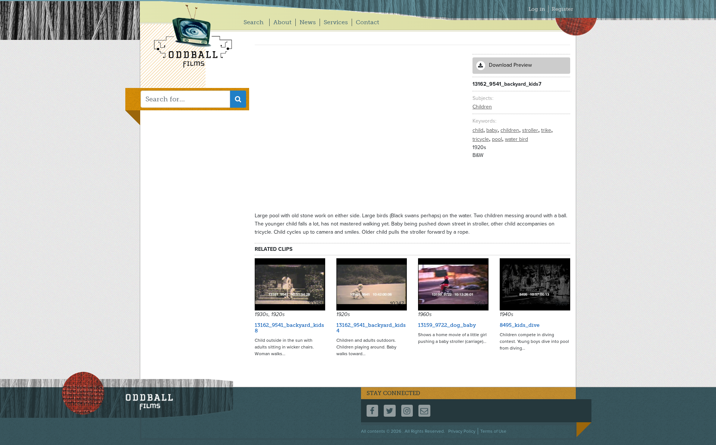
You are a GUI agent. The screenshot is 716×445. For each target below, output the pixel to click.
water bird (516, 139)
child (478, 130)
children (510, 130)
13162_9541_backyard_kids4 (371, 328)
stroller (531, 130)
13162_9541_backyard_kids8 (289, 328)
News (307, 22)
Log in (536, 9)
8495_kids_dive (520, 325)
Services (336, 22)
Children (482, 107)
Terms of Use (493, 431)
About (282, 22)
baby (492, 130)
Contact (367, 22)
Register (562, 9)
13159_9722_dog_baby (447, 325)
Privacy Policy (461, 431)
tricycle (481, 139)
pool (497, 139)
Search (254, 22)
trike (547, 130)
